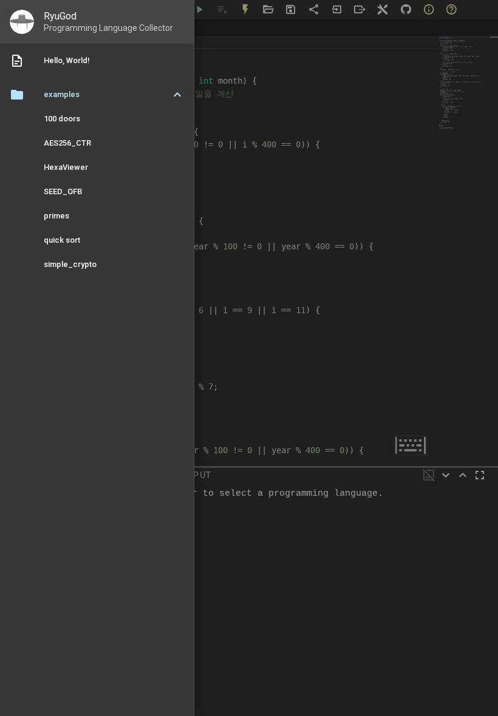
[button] (97, 95)
